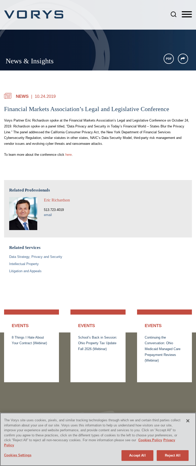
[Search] (173, 14)
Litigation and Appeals (25, 271)
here (68, 155)
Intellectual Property (24, 264)
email (48, 215)
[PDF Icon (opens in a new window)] (169, 59)
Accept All (137, 455)
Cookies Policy (150, 440)
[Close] (187, 420)
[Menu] (187, 14)
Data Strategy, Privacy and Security (35, 257)
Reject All (172, 455)
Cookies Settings (17, 455)
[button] (183, 59)
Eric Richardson (57, 200)
